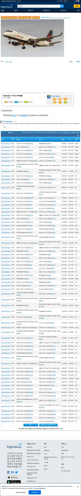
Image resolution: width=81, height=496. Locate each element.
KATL (36, 161)
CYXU (30, 382)
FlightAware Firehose (33, 450)
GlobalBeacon (31, 481)
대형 (7, 62)
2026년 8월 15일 (5, 400)
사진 (62, 447)
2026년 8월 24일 (5, 193)
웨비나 (46, 469)
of (18, 102)
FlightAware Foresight (33, 453)
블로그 (46, 465)
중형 (4, 62)
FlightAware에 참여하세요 (8, 1)
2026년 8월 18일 (5, 311)
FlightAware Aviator (33, 463)
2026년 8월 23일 (5, 215)
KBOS (29, 154)
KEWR (31, 198)
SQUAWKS (64, 450)
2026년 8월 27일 (5, 143)
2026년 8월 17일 (5, 353)
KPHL (49, 143)
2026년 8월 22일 (5, 229)
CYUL (19, 166)
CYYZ (31, 143)
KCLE (30, 225)
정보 (45, 447)
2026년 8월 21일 (5, 254)
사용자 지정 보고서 (33, 460)
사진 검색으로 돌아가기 (9, 17)
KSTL (29, 285)
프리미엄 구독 (31, 466)
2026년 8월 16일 (5, 371)
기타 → (31, 424)
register (24, 115)
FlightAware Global (33, 470)
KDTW (20, 401)
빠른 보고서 (30, 456)
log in (13, 115)
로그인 (19, 1)
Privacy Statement (39, 488)
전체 (10, 62)
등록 (77, 6)
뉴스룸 (46, 462)
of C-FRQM (9, 102)
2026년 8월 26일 (5, 161)
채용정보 (46, 450)
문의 (62, 467)
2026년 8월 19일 (5, 289)
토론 (62, 453)
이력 (45, 454)
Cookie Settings (21, 492)
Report (4, 127)
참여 (61, 428)
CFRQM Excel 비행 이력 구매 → (48, 424)
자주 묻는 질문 (65, 471)
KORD (27, 147)
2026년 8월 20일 (5, 275)
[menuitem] (2, 10)
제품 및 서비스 (31, 444)
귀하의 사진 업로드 (25, 17)
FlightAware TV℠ (32, 478)
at (28, 102)
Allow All (34, 492)
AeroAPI (29, 447)
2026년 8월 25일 (5, 176)
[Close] (78, 486)
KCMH (18, 188)
